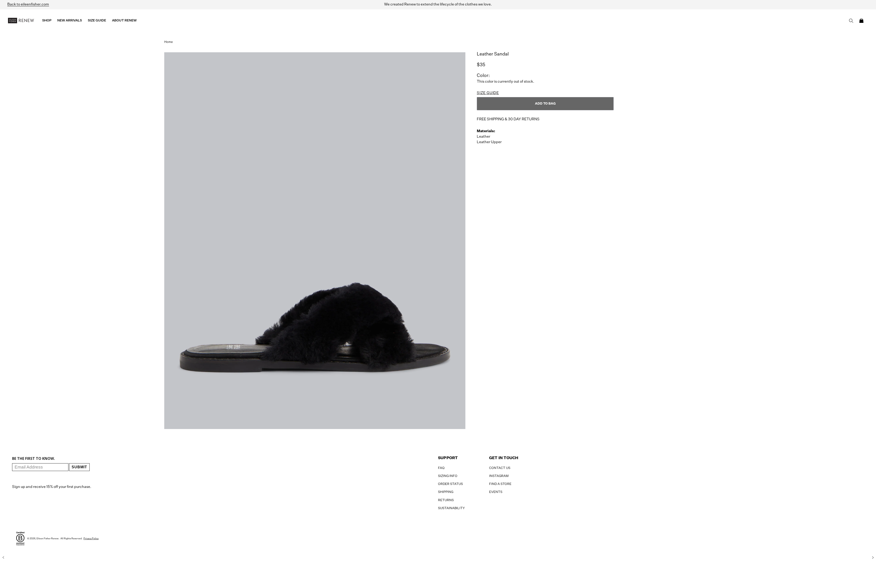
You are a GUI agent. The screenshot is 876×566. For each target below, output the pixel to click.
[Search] (851, 21)
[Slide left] (3, 558)
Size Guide (488, 93)
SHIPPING (445, 492)
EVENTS (495, 492)
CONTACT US (499, 468)
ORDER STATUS (450, 484)
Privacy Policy (91, 538)
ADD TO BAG (545, 103)
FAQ (441, 468)
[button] (861, 21)
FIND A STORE (500, 484)
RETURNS (446, 500)
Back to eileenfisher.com (28, 4)
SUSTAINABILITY (451, 508)
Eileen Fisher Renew (47, 538)
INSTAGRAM (498, 476)
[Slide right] (873, 558)
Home (168, 42)
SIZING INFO (447, 476)
